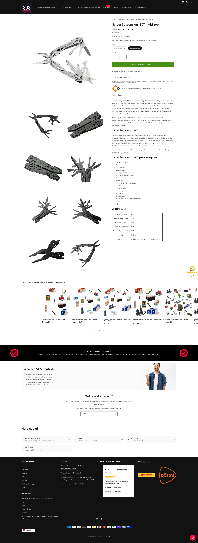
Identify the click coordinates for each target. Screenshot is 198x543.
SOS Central (95, 537)
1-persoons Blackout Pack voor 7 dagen (84, 319)
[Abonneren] (115, 413)
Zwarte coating (120, 48)
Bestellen (25, 470)
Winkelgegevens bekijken (122, 77)
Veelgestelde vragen (28, 484)
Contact (24, 488)
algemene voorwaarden (133, 81)
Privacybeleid (117, 408)
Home (113, 19)
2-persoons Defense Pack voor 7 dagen (175, 319)
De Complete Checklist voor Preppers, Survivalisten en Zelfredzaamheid (40, 517)
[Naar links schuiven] (94, 330)
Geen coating (135, 48)
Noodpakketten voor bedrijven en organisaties (37, 498)
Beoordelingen (27, 509)
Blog (23, 505)
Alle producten (120, 19)
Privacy (24, 513)
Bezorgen (25, 480)
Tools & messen (130, 19)
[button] (187, 2)
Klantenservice (27, 466)
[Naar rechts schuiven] (103, 330)
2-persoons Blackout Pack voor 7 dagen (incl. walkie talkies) (117, 320)
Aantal (114, 53)
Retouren (25, 477)
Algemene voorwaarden (30, 502)
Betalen (24, 473)
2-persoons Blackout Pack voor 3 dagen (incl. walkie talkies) (147, 320)
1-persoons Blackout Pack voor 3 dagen (54, 319)
